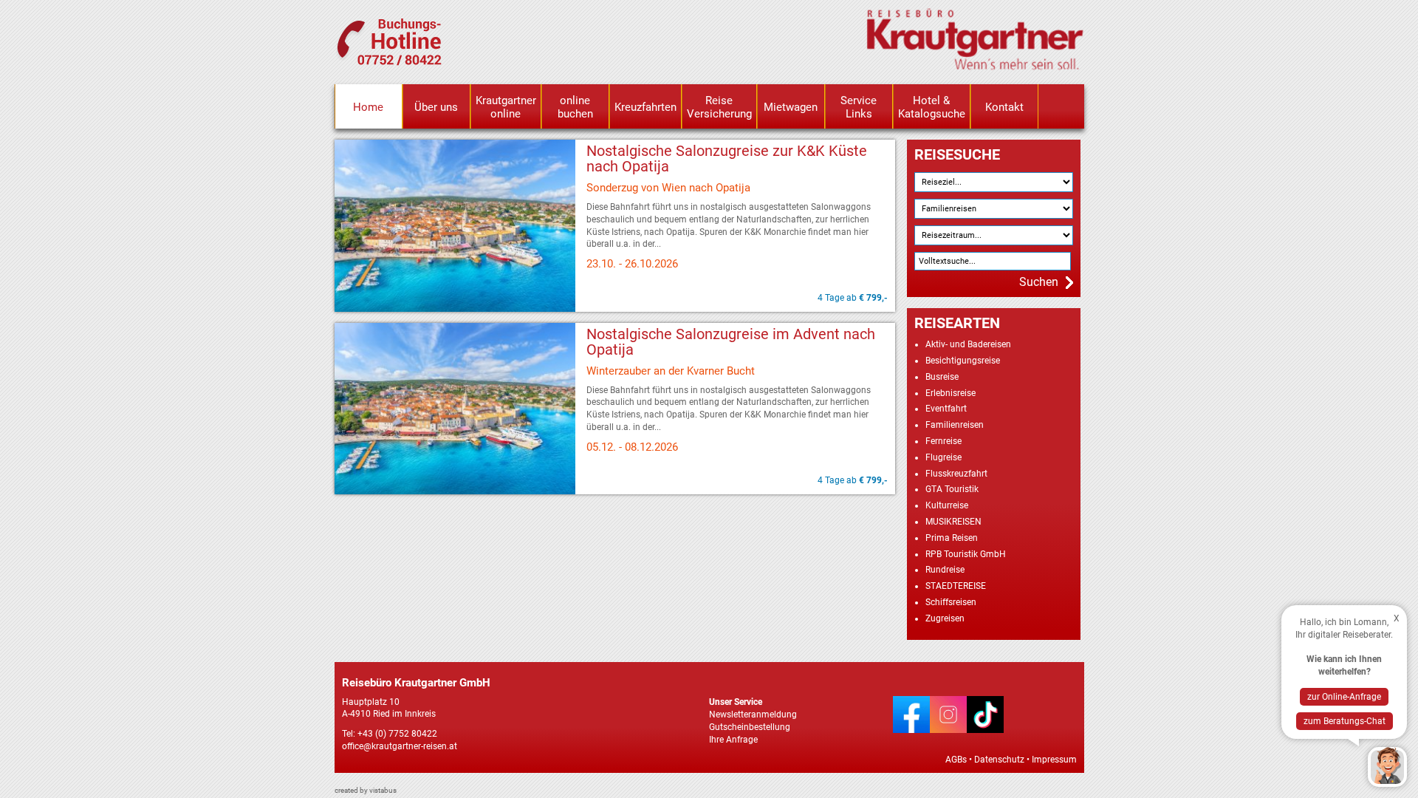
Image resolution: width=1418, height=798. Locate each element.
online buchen (575, 107)
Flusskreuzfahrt (956, 473)
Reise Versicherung (719, 107)
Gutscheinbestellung (749, 727)
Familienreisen (954, 425)
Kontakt (1004, 107)
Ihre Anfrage (733, 739)
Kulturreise (946, 505)
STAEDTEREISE (955, 586)
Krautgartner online (506, 107)
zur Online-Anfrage (1344, 697)
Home (368, 107)
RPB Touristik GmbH (965, 554)
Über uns (436, 107)
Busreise (942, 377)
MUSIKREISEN (953, 521)
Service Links (858, 107)
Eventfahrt (946, 408)
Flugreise (943, 457)
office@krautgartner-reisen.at (399, 746)
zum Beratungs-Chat (1345, 721)
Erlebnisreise (950, 393)
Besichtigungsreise (962, 360)
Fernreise (943, 441)
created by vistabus (366, 790)
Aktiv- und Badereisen (968, 344)
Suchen (1038, 282)
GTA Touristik (952, 489)
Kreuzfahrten (645, 107)
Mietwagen (791, 107)
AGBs (956, 759)
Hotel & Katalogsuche (931, 107)
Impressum (1054, 759)
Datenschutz (999, 759)
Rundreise (945, 570)
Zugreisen (945, 618)
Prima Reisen (951, 538)
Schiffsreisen (950, 602)
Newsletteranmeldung (753, 714)
